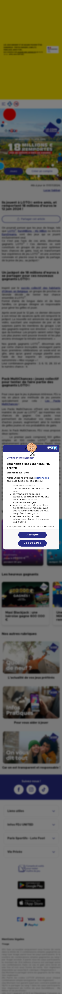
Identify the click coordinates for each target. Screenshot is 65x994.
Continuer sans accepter (20, 457)
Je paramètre (32, 543)
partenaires (42, 478)
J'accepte (32, 535)
